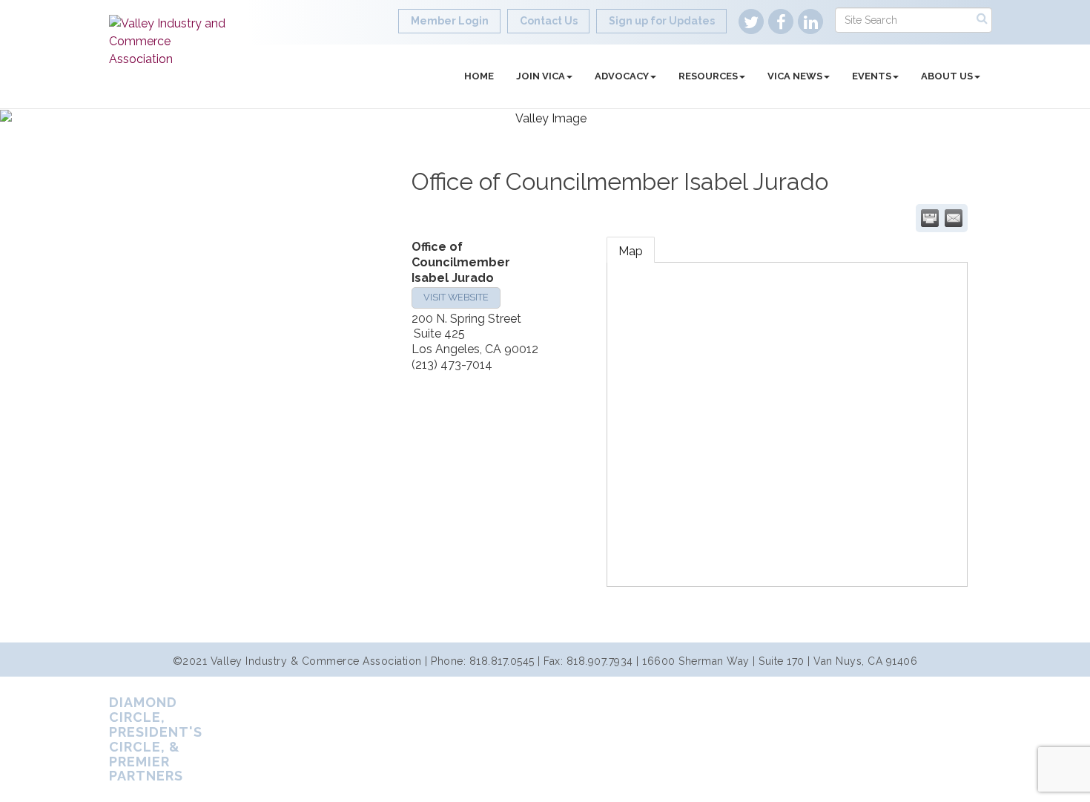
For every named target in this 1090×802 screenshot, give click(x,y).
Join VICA (540, 76)
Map (630, 251)
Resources (708, 76)
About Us (947, 76)
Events (871, 76)
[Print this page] (930, 218)
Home (479, 76)
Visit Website (456, 297)
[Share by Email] (953, 218)
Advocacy (622, 76)
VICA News (794, 76)
